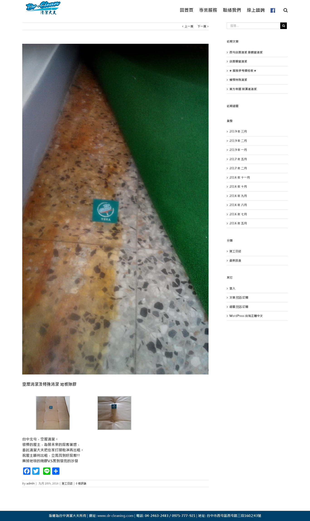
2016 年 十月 (238, 186)
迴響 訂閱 (238, 307)
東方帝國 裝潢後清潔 (243, 89)
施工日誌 (67, 483)
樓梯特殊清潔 (238, 80)
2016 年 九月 (238, 196)
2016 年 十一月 (239, 177)
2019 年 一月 (238, 150)
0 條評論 (81, 483)
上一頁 (189, 26)
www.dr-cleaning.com (115, 516)
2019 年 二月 (238, 141)
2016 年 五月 (238, 223)
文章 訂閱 (238, 297)
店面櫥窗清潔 (238, 61)
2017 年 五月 (238, 159)
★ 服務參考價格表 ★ (242, 71)
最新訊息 (235, 260)
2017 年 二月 (238, 168)
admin (30, 483)
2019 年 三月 (238, 131)
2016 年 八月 (238, 205)
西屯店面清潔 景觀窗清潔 (246, 52)
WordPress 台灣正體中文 (246, 316)
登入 (232, 288)
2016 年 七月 (238, 214)
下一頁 (201, 26)
